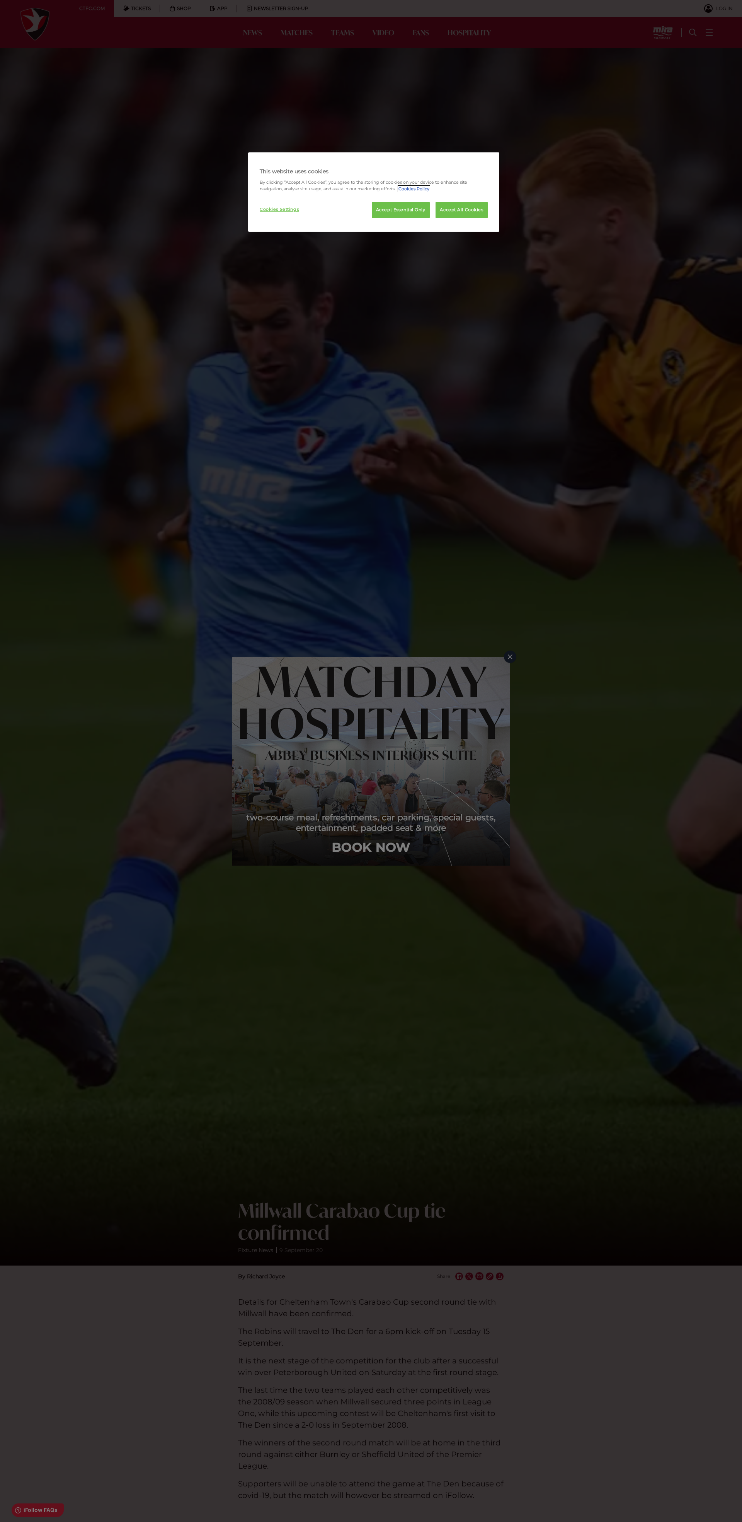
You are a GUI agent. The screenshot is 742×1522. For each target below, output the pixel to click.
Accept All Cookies (461, 209)
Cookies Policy (413, 188)
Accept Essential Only (400, 209)
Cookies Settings (279, 209)
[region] (373, 192)
